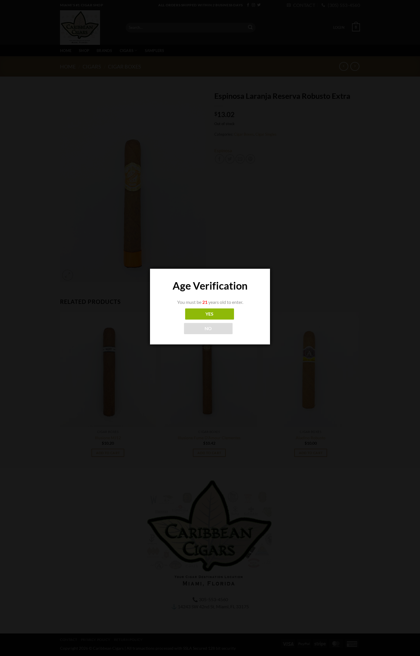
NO (208, 328)
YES (209, 313)
